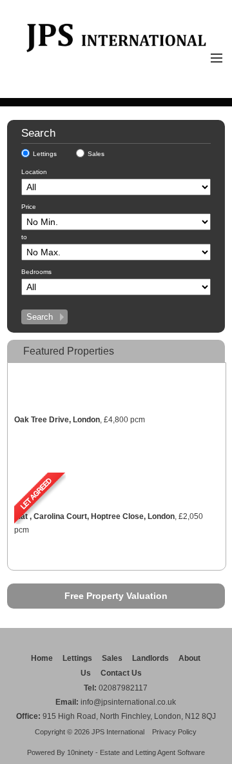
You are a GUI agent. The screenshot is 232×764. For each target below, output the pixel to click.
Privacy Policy (174, 732)
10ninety (80, 752)
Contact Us (121, 673)
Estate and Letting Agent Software (152, 752)
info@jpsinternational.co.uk (128, 702)
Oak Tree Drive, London (57, 419)
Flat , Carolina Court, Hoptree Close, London (94, 516)
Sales (96, 153)
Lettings (45, 153)
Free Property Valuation (116, 596)
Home (42, 658)
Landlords (150, 658)
